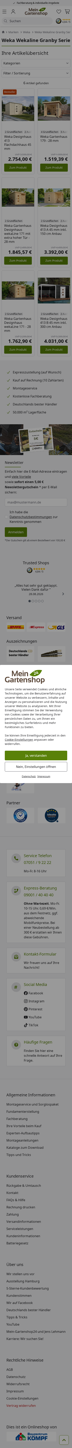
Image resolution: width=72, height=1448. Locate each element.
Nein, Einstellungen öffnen (36, 767)
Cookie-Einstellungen (19, 740)
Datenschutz (29, 776)
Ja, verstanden (36, 755)
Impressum (43, 776)
